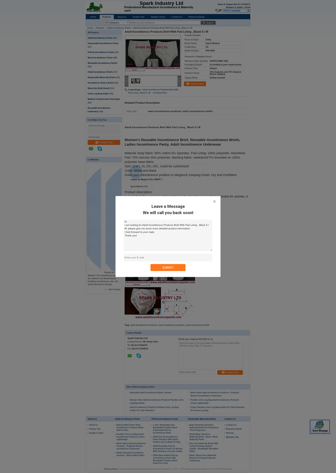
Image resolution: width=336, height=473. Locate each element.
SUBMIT (168, 267)
